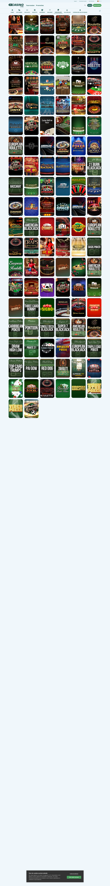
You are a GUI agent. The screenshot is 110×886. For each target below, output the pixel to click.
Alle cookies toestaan (74, 877)
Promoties (40, 5)
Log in (90, 5)
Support (75, 1)
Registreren (97, 5)
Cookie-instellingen (74, 873)
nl (99, 1)
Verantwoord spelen (83, 1)
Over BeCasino (91, 1)
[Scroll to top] (107, 883)
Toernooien (30, 5)
